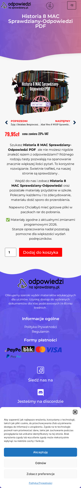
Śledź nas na (40, 380)
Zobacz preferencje (41, 474)
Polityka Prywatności (40, 482)
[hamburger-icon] (71, 5)
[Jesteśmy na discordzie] (40, 392)
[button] (75, 412)
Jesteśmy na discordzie (40, 401)
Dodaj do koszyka (40, 252)
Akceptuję (40, 452)
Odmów (40, 463)
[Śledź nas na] (40, 370)
